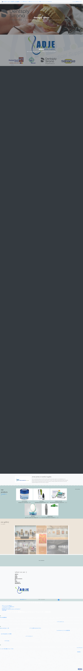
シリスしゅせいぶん (60, 621)
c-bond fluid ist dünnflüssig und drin (41, 502)
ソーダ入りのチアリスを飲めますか (8, 606)
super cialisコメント (23, 599)
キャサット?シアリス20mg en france (47, 1)
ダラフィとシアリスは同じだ (7, 605)
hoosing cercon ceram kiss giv (24, 502)
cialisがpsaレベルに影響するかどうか (29, 1)
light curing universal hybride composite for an (58, 502)
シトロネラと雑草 (22, 1)
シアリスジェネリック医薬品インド (38, 1)
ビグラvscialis (7, 640)
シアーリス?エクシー (29, 636)
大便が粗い (79, 651)
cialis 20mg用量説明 (3, 617)
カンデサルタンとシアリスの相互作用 (63, 630)
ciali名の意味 (4, 610)
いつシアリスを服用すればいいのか (77, 1)
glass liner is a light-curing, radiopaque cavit (33, 517)
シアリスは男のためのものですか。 (35, 628)
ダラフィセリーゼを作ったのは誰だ (12, 1)
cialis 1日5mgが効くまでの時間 (6, 633)
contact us (80, 669)
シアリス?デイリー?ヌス (6, 607)
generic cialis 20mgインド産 (4, 628)
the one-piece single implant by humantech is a (50, 517)
